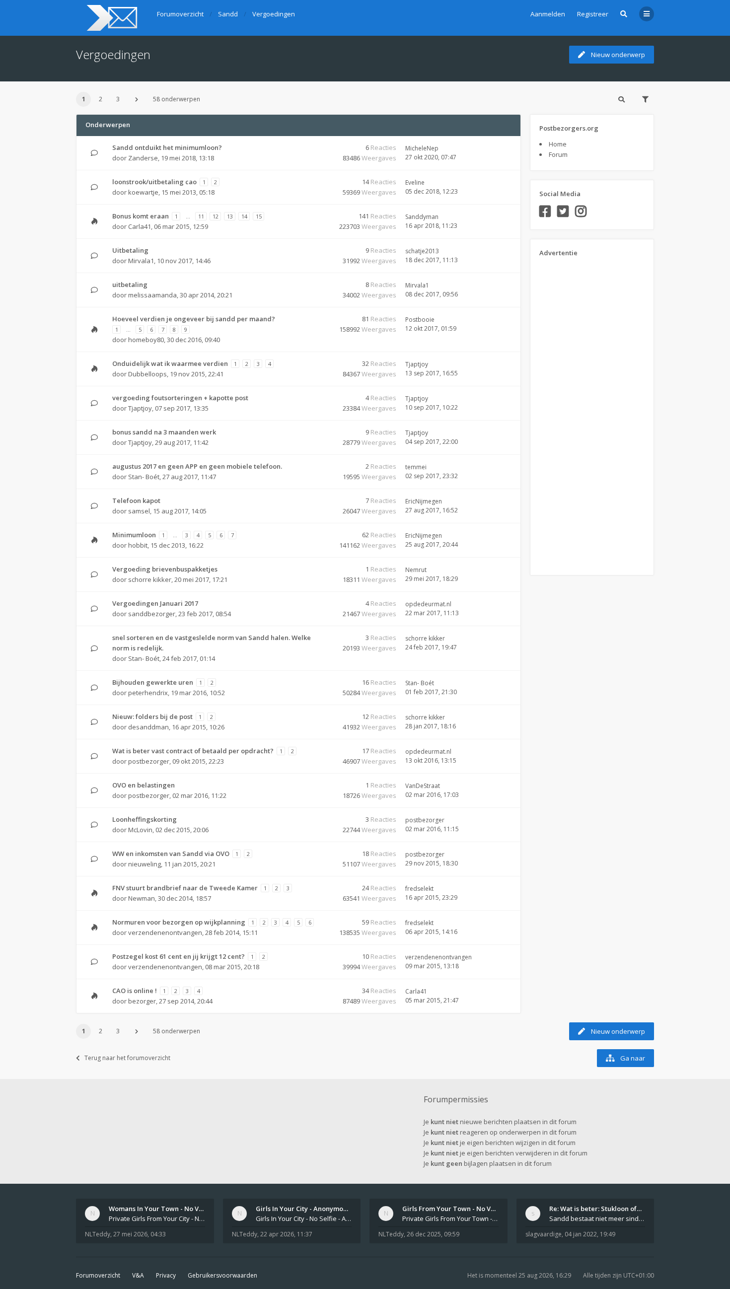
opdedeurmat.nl (428, 604)
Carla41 (139, 226)
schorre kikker (149, 579)
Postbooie (420, 319)
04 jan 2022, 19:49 (590, 1234)
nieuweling (144, 863)
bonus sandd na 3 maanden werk (164, 432)
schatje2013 (422, 251)
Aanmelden (547, 13)
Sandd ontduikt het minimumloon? (167, 147)
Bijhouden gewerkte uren (152, 682)
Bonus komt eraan (140, 216)
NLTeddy (97, 1234)
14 (244, 216)
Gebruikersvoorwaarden (222, 1275)
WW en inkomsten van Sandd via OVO (170, 853)
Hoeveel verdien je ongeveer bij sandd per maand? (193, 318)
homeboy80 (146, 339)
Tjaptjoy (416, 364)
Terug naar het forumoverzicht (127, 1058)
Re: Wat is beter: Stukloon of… (595, 1208)
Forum (558, 154)
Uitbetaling (130, 250)
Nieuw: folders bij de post (152, 716)
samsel (139, 510)
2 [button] (100, 99)
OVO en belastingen (143, 785)
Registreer (592, 13)
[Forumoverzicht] (110, 18)
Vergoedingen (113, 54)
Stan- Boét (143, 476)
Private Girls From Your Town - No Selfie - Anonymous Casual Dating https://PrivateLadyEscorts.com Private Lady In (450, 1218)
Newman (141, 898)
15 (259, 216)
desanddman (148, 726)
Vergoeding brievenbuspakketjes (165, 569)
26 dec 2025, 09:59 (433, 1234)
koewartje (143, 192)
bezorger (142, 1001)
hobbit (137, 545)
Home (558, 144)
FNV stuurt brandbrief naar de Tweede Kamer (185, 887)
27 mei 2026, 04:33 (139, 1234)
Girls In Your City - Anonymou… (304, 1208)
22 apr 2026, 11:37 (286, 1234)
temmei (416, 467)
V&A (138, 1275)
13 (230, 216)
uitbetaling (129, 284)
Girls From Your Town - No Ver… (452, 1208)
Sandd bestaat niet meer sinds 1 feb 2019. (597, 1218)
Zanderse (143, 157)
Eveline (415, 182)
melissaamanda (152, 294)
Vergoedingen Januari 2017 (155, 603)
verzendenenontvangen (165, 932)
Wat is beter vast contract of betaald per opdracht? (193, 750)
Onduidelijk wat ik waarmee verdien (170, 363)
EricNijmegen (423, 501)
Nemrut (416, 570)
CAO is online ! (134, 990)
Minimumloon (134, 534)
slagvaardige (543, 1234)
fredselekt (419, 888)
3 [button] (118, 99)
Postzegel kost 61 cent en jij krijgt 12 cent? (178, 956)
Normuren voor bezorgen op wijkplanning (178, 922)
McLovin (140, 829)
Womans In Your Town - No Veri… (161, 1208)
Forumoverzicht (98, 1275)
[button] (137, 99)
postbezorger (148, 761)
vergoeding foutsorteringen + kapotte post (180, 397)
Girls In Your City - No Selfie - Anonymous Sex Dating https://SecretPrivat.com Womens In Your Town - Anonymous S (304, 1218)
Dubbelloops (147, 373)
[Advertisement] (579, 413)
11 (201, 216)
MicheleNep (421, 148)
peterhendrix (148, 692)
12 (216, 216)
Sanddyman (421, 217)
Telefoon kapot (136, 500)
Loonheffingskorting (144, 819)
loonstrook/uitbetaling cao (154, 181)
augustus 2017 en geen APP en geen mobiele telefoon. (197, 466)
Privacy (166, 1275)
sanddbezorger (151, 613)
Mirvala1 (141, 260)
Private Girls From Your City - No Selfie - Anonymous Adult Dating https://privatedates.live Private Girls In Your (157, 1218)
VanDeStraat (422, 786)
